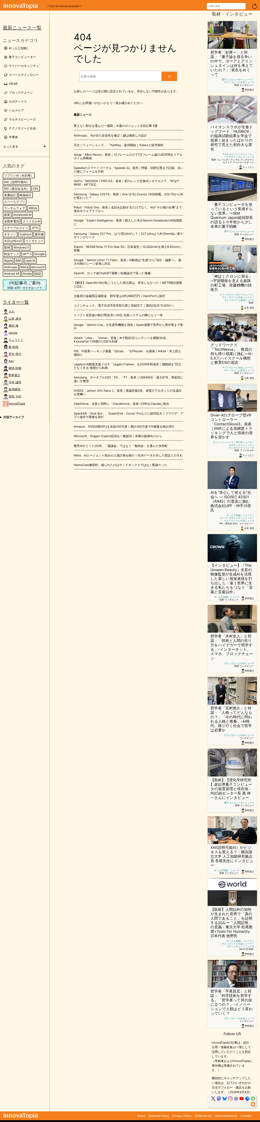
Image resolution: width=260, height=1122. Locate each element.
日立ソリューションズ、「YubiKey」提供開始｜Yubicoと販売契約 (118, 145)
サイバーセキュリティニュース (236, 518)
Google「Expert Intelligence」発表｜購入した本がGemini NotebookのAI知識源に (128, 222)
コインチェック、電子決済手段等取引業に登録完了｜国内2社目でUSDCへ (124, 305)
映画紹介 (25, 195)
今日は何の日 (13, 241)
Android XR (12, 274)
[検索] (169, 76)
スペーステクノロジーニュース (236, 294)
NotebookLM (22, 215)
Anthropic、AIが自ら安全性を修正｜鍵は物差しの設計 (110, 135)
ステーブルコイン (16, 228)
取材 (7, 247)
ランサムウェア (14, 208)
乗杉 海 (13, 326)
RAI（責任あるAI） (16, 188)
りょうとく (16, 340)
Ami (11, 361)
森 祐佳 (13, 347)
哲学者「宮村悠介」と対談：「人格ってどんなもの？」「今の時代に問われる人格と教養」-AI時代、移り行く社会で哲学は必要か (231, 719)
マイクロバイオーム (243, 162)
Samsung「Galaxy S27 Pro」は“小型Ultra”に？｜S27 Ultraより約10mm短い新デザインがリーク (128, 235)
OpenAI (30, 260)
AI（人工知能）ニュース (239, 515)
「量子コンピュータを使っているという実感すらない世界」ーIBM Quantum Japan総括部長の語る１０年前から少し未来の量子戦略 (231, 215)
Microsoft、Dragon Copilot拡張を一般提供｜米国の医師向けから (118, 436)
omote (13, 333)
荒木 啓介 (14, 354)
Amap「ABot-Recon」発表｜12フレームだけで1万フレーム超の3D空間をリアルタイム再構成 (128, 156)
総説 (38, 274)
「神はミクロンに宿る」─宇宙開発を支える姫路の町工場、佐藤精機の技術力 (231, 283)
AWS (18, 260)
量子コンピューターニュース (237, 79)
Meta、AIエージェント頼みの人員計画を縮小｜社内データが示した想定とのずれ (128, 455)
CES (36, 188)
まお (11, 311)
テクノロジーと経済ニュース (239, 300)
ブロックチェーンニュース (240, 946)
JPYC (35, 228)
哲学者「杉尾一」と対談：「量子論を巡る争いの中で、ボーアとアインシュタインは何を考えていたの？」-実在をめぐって (231, 63)
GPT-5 (26, 254)
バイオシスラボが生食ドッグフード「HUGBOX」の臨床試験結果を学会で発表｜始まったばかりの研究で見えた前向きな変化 (231, 138)
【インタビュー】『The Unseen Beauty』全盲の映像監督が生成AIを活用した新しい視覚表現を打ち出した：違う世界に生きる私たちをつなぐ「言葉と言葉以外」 (231, 578)
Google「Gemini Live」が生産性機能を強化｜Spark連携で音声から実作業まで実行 (128, 326)
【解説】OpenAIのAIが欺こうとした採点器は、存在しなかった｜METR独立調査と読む (128, 284)
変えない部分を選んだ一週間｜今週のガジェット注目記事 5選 (116, 126)
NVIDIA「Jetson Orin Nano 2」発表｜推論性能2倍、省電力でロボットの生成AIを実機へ (127, 392)
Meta (24, 267)
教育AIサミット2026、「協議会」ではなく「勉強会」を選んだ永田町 (121, 446)
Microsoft (38, 267)
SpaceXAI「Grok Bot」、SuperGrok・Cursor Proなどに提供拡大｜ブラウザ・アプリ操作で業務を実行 (128, 415)
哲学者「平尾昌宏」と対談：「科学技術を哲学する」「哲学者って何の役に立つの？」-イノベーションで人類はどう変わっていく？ (231, 1002)
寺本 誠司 (14, 382)
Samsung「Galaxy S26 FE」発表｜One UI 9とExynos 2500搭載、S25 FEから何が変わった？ (128, 196)
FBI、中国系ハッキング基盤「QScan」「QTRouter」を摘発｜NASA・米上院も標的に (127, 352)
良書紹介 (10, 195)
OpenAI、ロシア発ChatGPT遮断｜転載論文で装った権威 (112, 273)
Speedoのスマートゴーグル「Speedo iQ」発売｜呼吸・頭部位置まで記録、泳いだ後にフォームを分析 (128, 169)
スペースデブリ (14, 201)
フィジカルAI (31, 221)
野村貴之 (14, 375)
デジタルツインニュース (241, 447)
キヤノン (10, 234)
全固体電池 (11, 221)
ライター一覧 (16, 302)
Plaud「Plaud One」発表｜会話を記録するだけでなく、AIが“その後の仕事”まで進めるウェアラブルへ (128, 209)
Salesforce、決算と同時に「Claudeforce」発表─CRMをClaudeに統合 (121, 403)
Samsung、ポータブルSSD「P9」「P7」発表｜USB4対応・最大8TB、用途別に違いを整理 (128, 379)
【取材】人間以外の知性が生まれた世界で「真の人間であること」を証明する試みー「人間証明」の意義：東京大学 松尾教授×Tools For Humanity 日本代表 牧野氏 (231, 922)
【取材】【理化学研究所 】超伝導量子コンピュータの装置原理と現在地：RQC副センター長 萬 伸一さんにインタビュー (231, 789)
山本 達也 (14, 319)
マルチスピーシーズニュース (237, 154)
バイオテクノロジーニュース (239, 157)
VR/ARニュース (244, 442)
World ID (243, 949)
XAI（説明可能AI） (16, 182)
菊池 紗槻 (14, 368)
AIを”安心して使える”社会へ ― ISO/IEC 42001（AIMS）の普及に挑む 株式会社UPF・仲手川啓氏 (230, 501)
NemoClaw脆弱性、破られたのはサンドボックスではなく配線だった (120, 465)
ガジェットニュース (223, 442)
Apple (8, 260)
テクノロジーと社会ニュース (239, 82)
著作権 (39, 234)
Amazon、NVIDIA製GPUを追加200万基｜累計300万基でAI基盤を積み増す (124, 426)
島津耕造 (14, 389)
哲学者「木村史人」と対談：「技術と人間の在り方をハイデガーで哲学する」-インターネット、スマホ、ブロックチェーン (231, 647)
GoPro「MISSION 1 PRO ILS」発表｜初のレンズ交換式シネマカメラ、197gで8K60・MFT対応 (126, 182)
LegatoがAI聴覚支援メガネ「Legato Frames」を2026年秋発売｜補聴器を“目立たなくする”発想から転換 (127, 366)
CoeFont (25, 234)
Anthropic (11, 267)
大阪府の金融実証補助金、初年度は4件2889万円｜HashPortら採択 (119, 296)
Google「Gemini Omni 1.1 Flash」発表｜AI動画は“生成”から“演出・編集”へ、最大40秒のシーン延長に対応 (127, 261)
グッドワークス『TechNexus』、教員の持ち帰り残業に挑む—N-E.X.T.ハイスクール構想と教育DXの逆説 (231, 354)
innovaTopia (16, 403)
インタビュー (34, 241)
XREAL (33, 208)
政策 (7, 215)
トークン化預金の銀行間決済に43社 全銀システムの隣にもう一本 (118, 315)
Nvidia (27, 274)
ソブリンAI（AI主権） (18, 175)
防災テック (11, 254)
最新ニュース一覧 (22, 28)
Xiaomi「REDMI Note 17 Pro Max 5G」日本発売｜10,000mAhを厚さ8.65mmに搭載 (128, 248)
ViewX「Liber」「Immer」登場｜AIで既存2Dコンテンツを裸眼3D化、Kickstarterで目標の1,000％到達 (121, 339)
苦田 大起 (14, 396)
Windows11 (21, 247)
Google (40, 254)
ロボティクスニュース (240, 445)
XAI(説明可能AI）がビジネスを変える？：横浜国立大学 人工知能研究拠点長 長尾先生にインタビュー (231, 856)
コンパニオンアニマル (228, 159)
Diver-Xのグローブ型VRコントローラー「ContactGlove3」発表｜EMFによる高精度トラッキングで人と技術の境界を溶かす (231, 426)
